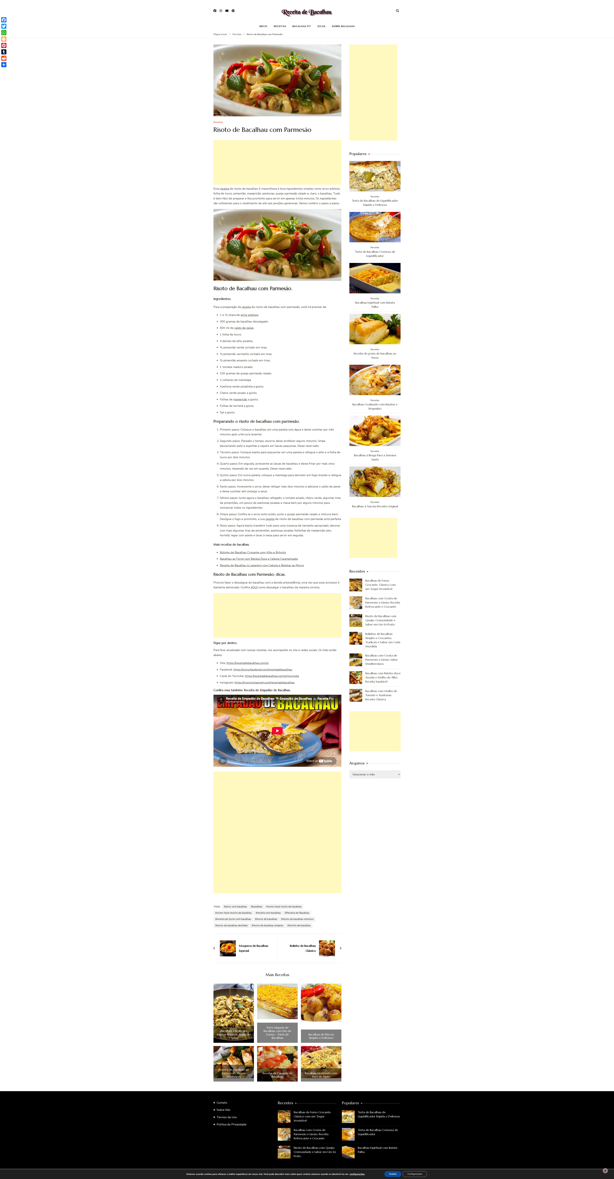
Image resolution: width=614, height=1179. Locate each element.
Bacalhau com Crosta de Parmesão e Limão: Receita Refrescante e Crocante (382, 602)
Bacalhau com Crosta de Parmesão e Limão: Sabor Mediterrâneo (381, 660)
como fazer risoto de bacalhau (285, 906)
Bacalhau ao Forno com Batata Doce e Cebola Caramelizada (259, 559)
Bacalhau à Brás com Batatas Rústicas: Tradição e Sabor (234, 1034)
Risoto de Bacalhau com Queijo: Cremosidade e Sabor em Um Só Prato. (380, 620)
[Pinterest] (4, 45)
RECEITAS (280, 26)
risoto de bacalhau (267, 919)
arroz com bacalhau (236, 906)
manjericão (240, 399)
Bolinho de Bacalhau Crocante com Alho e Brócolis (253, 552)
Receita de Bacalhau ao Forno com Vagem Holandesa (234, 1073)
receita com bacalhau (269, 913)
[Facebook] (4, 20)
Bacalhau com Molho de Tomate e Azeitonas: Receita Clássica (381, 695)
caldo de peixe (243, 328)
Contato (222, 1103)
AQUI (254, 587)
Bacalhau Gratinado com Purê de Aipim (321, 1074)
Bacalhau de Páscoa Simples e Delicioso (321, 1036)
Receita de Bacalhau (297, 913)
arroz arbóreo (249, 315)
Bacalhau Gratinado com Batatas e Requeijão (375, 406)
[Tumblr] (4, 52)
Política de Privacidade (231, 1124)
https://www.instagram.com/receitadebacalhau (264, 682)
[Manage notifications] (605, 1170)
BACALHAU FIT (301, 26)
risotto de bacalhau (300, 925)
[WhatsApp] (4, 32)
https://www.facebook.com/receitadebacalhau (262, 670)
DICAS (321, 26)
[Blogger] (4, 39)
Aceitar (393, 1173)
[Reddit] (4, 58)
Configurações (414, 1173)
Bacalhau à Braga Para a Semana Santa (375, 457)
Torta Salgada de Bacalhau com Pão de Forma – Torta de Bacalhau (277, 1033)
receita (224, 189)
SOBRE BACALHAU (343, 26)
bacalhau (257, 906)
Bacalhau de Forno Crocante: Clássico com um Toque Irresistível (380, 585)
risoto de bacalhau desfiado (232, 925)
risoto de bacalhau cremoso (298, 919)
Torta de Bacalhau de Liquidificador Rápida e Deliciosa (375, 203)
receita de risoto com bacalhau (234, 919)
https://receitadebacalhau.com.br (247, 663)
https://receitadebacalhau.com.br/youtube (272, 676)
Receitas (218, 122)
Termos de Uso (227, 1117)
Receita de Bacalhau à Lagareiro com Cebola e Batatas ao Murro (262, 565)
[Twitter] (4, 26)
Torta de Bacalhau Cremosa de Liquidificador (375, 254)
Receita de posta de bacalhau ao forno (375, 355)
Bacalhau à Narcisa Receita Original (375, 506)
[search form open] (397, 10)
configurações (357, 1174)
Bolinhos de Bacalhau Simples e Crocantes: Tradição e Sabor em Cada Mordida (382, 640)
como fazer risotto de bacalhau (234, 913)
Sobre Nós (223, 1110)
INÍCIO (263, 26)
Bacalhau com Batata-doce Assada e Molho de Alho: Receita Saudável (383, 677)
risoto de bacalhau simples (268, 925)
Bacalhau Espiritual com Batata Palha (375, 305)
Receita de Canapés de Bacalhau (277, 1074)
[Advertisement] (277, 162)
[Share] (4, 64)
